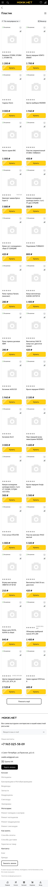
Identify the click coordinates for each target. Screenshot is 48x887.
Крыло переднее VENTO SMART (35, 56)
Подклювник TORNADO (35, 246)
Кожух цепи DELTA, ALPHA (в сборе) (9, 631)
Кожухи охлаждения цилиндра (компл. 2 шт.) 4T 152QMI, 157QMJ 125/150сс (11, 488)
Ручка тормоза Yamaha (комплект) (10, 295)
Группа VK (9, 761)
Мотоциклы (6, 777)
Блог (3, 853)
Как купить (5, 831)
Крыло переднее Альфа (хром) (34, 486)
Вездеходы (5, 786)
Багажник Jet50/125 (9, 389)
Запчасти (5, 790)
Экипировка (6, 804)
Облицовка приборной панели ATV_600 (34, 632)
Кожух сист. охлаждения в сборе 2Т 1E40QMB (11, 247)
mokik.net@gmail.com (9, 757)
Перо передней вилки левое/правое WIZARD (34, 438)
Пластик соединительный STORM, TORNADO (35, 152)
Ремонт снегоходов (9, 826)
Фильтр (43, 21)
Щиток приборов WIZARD (36, 103)
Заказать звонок (9, 863)
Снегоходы (6, 799)
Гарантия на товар (8, 844)
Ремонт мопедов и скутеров (12, 813)
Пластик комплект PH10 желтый (35, 536)
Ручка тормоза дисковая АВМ (11, 342)
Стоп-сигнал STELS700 (10, 535)
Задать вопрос (10, 767)
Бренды (4, 857)
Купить (12, 68)
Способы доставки (9, 839)
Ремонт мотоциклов (9, 817)
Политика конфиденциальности (11, 876)
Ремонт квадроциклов (10, 822)
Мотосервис (6, 808)
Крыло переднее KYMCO (35, 389)
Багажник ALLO (8, 437)
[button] (2, 2)
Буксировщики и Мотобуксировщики (16, 781)
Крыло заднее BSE (9, 150)
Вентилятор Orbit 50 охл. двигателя (35, 584)
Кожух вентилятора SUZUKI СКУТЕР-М (33, 295)
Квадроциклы (7, 795)
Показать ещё (24, 701)
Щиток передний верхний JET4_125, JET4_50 (11, 680)
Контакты (5, 848)
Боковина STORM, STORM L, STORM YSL (11, 56)
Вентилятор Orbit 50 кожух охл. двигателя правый (34, 343)
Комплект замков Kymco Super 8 (11, 199)
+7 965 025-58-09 (13, 744)
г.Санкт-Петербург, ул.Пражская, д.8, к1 (17, 752)
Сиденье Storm (7, 103)
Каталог (4, 773)
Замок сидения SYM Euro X (35, 680)
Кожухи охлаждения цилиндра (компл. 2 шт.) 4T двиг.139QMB (35, 200)
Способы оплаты (8, 835)
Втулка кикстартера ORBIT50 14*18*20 (9, 584)
